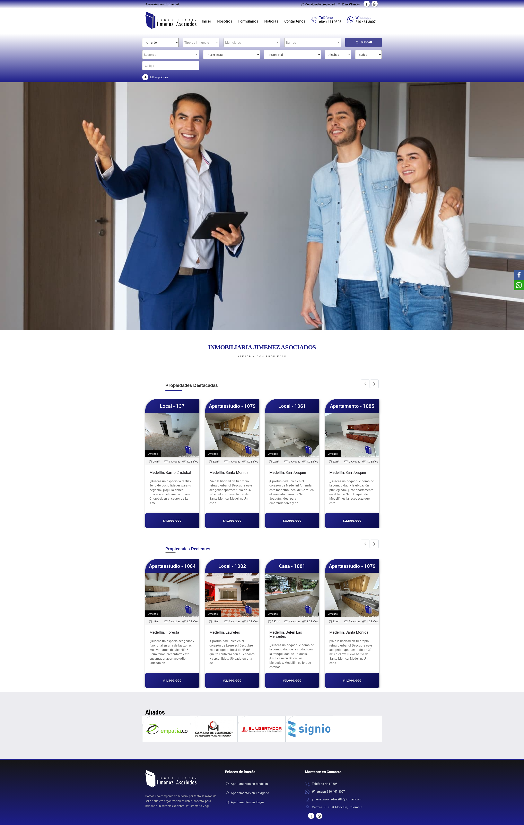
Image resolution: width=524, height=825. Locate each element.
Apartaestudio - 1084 (172, 566)
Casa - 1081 (292, 566)
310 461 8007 (366, 21)
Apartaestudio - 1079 (186, 406)
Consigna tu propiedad (320, 4)
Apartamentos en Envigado (249, 793)
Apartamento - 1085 (307, 406)
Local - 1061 (247, 406)
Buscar (366, 42)
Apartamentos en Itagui (247, 802)
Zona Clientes (351, 4)
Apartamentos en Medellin (249, 784)
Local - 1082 (367, 406)
